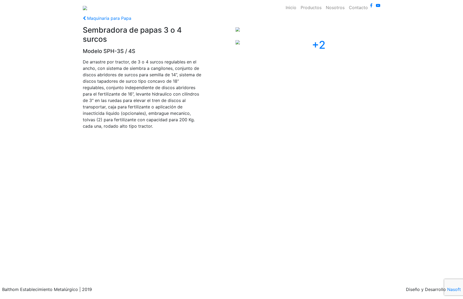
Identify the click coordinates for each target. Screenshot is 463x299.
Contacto (358, 7)
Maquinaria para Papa (108, 18)
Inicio (291, 7)
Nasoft (454, 289)
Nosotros (335, 7)
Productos (311, 7)
